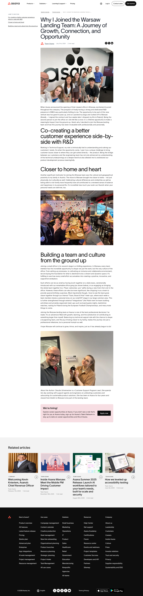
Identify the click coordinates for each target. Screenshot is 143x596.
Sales (64, 543)
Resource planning (48, 551)
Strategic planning (48, 555)
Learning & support (58, 3)
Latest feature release (27, 531)
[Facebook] (65, 590)
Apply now (104, 413)
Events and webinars (92, 547)
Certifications (89, 535)
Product (65, 539)
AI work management (27, 555)
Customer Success (91, 555)
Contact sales (118, 3)
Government (67, 555)
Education (66, 559)
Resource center (90, 543)
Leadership (109, 527)
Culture (108, 543)
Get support (88, 527)
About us (108, 523)
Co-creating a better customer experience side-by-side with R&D (21, 18)
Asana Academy (90, 531)
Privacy (108, 559)
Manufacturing (67, 563)
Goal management (48, 535)
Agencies (66, 571)
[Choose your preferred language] (101, 3)
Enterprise (23, 547)
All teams (65, 575)
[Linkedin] (58, 590)
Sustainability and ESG (114, 567)
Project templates (90, 551)
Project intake (46, 559)
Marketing (66, 527)
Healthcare (66, 547)
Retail (64, 551)
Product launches (47, 547)
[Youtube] (69, 590)
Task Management (47, 563)
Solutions (42, 3)
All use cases (46, 567)
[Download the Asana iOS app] (103, 590)
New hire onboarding (49, 539)
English (42, 590)
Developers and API (91, 559)
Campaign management (50, 523)
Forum (86, 539)
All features (23, 527)
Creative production (48, 531)
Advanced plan (25, 543)
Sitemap (87, 567)
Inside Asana (110, 539)
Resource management (28, 563)
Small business (68, 523)
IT (63, 535)
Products (30, 3)
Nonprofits (66, 567)
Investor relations (111, 551)
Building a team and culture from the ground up (23, 26)
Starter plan (23, 539)
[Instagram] (62, 590)
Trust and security (112, 555)
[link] (45, 12)
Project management (27, 559)
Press (107, 547)
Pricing (72, 3)
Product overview (25, 523)
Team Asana (49, 44)
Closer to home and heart (16, 22)
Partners (87, 563)
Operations (66, 531)
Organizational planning (50, 543)
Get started (131, 3)
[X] (54, 590)
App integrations (25, 551)
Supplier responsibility (113, 563)
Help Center (88, 523)
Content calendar (47, 527)
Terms (81, 590)
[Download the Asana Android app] (117, 590)
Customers (109, 531)
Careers (108, 535)
